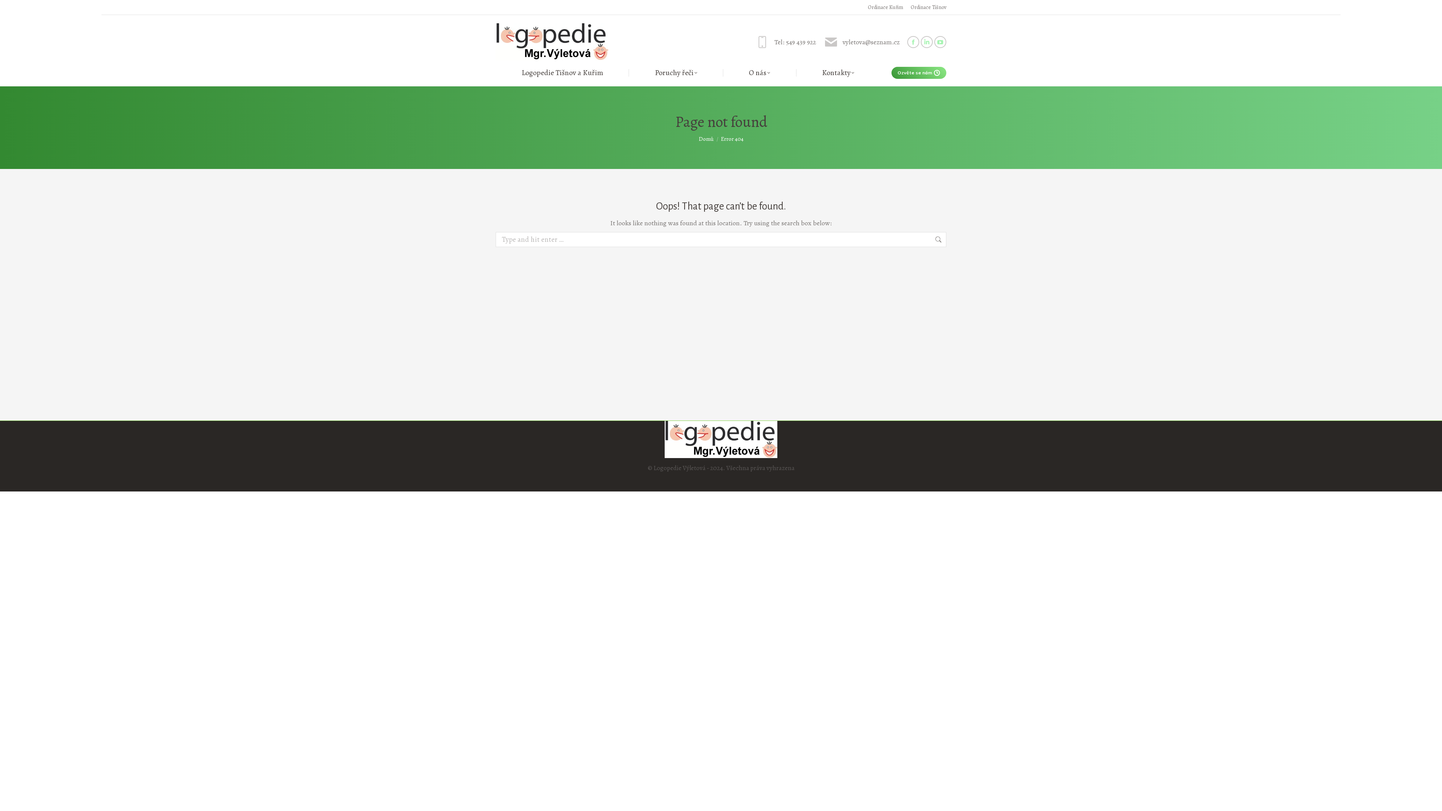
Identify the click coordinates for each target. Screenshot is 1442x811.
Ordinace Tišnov (928, 7)
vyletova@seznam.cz (871, 42)
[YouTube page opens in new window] (940, 42)
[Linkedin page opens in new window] (927, 42)
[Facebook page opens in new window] (913, 42)
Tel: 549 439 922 (795, 42)
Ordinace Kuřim (885, 7)
